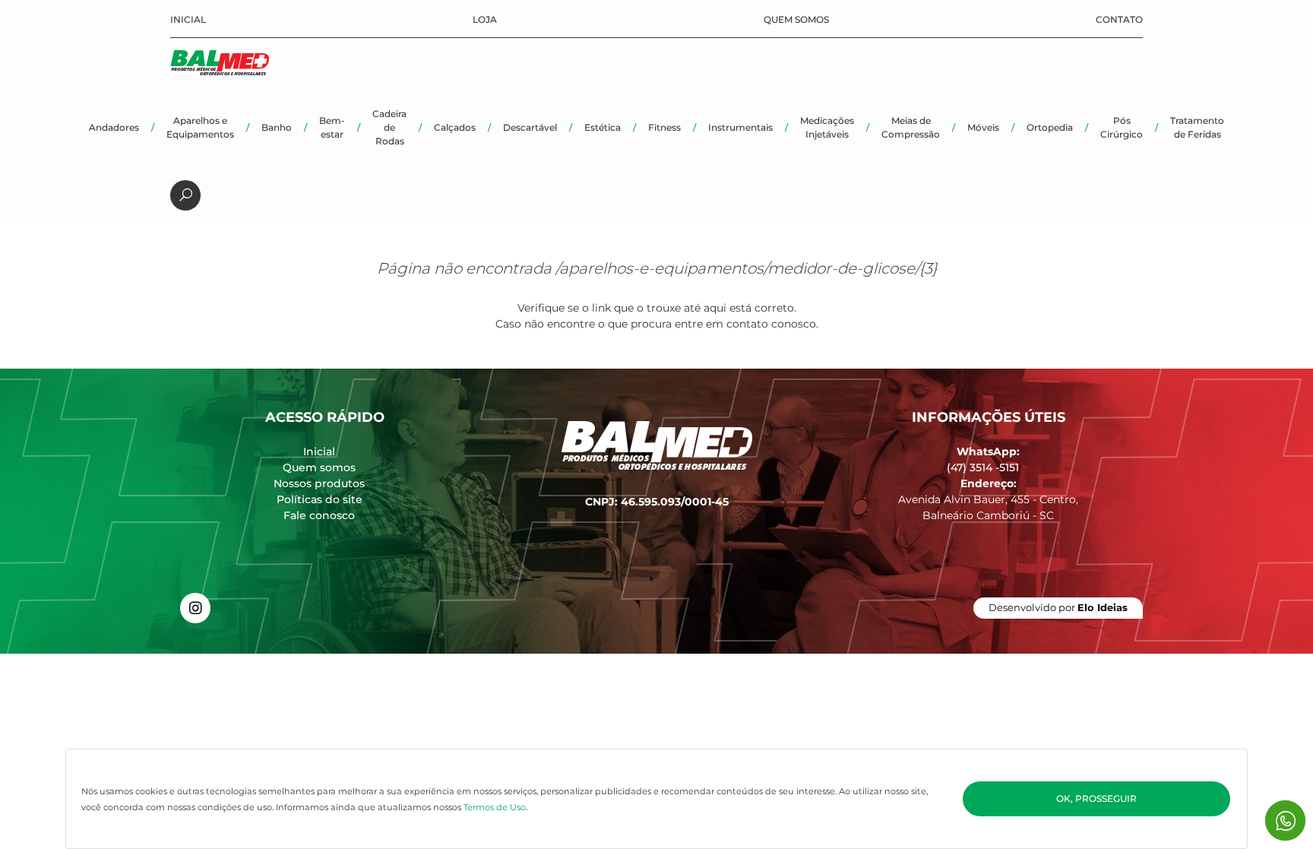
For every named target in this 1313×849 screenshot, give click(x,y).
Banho (276, 127)
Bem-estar (332, 127)
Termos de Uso (495, 807)
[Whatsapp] (1285, 820)
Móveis (983, 127)
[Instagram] (195, 608)
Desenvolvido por (1058, 607)
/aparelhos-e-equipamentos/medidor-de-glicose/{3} (746, 268)
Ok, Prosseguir (1096, 798)
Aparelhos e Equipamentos (200, 127)
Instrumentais (740, 127)
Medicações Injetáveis (827, 127)
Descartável (530, 127)
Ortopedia (1050, 127)
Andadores (114, 127)
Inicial (188, 19)
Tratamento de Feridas (1197, 127)
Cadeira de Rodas (389, 127)
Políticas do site (319, 499)
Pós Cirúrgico (1121, 127)
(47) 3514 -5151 (983, 467)
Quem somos (796, 19)
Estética (602, 127)
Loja (485, 19)
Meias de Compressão (910, 127)
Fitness (664, 127)
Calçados (455, 127)
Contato (1119, 19)
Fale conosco (319, 515)
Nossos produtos (319, 483)
